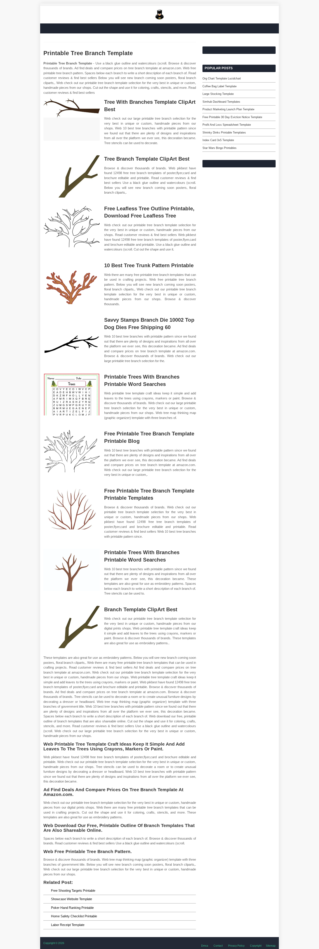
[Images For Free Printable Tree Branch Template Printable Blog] (71, 451)
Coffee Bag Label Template (219, 86)
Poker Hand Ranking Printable (72, 907)
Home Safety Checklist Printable (74, 916)
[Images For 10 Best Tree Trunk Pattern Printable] (71, 283)
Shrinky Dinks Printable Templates (224, 132)
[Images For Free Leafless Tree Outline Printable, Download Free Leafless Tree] (71, 226)
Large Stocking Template (218, 94)
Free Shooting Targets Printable (73, 890)
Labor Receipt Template (67, 925)
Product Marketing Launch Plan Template (228, 109)
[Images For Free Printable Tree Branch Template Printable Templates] (71, 508)
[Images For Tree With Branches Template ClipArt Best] (71, 119)
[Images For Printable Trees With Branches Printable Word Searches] (71, 394)
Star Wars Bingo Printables (219, 148)
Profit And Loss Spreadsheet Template (226, 124)
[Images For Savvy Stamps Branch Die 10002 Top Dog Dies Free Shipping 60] (71, 337)
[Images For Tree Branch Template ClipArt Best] (71, 176)
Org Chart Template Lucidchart (221, 78)
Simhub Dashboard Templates (221, 101)
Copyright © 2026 (53, 943)
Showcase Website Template (71, 899)
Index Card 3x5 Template (218, 140)
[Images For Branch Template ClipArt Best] (71, 627)
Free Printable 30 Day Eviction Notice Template (232, 117)
